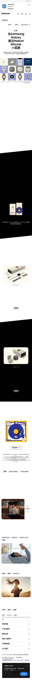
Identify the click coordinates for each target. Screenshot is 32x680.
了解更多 (11, 670)
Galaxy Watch (13, 471)
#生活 (3, 573)
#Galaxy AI (16, 573)
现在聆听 (14, 447)
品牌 (16, 30)
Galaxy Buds (25, 471)
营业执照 (27, 660)
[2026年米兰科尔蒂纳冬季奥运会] (16, 509)
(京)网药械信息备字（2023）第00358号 (12, 660)
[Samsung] (5, 13)
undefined (10, 8)
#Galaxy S (14, 537)
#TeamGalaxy (6, 537)
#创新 (14, 609)
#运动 (3, 540)
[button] (22, 13)
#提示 (9, 573)
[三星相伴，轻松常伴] (16, 553)
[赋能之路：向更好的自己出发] (16, 587)
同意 (24, 674)
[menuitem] (10, 24)
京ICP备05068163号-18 (8, 657)
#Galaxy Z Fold (24, 537)
